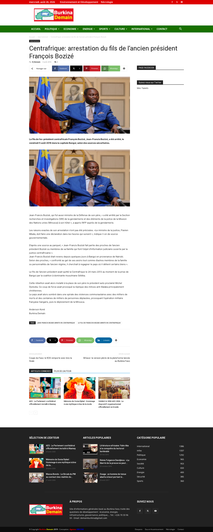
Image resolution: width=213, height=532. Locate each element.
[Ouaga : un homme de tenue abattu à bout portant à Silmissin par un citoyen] (90, 478)
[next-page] (35, 413)
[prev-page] (31, 413)
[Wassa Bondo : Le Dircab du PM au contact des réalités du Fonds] (36, 478)
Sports (103, 29)
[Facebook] (172, 2)
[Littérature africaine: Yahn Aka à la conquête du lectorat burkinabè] (90, 449)
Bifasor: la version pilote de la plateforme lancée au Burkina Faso (106, 359)
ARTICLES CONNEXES (41, 371)
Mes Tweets (142, 88)
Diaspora (138, 529)
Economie (70, 29)
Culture (119, 29)
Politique (51, 29)
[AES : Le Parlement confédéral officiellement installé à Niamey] (45, 388)
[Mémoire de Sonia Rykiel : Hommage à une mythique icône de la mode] (79, 388)
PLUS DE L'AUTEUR (62, 371)
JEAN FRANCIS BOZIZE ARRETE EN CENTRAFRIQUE (56, 323)
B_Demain (36, 62)
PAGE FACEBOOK (146, 68)
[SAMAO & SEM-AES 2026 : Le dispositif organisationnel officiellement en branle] (114, 388)
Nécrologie (107, 2)
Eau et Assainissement (154, 529)
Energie (88, 29)
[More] (124, 68)
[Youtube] (182, 2)
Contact (162, 29)
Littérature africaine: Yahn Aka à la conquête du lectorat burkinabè (114, 448)
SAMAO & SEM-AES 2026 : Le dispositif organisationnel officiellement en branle (110, 404)
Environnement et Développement (79, 2)
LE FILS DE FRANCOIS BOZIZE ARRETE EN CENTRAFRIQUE (99, 323)
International (140, 29)
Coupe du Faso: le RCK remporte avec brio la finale (50, 359)
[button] (180, 29)
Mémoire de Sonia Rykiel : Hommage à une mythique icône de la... (61, 462)
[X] (177, 2)
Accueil (36, 29)
